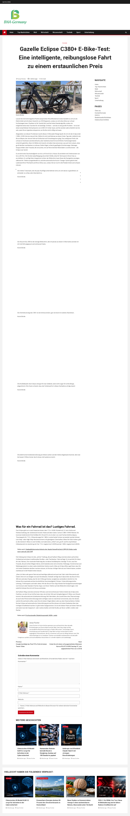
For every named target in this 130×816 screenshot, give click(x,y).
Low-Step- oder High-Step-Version (27, 539)
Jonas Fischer (22, 79)
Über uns (98, 110)
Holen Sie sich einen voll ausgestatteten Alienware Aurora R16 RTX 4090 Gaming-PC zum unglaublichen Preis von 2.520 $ (65, 645)
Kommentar (22, 661)
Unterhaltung (89, 32)
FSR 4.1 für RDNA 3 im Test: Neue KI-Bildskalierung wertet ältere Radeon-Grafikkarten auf (110, 802)
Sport (78, 32)
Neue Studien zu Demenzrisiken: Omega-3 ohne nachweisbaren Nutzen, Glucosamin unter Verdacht (80, 802)
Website (21, 699)
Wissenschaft (58, 32)
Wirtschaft (45, 32)
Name (20, 686)
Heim (11, 32)
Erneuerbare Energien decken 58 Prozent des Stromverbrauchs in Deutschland (48, 802)
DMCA (97, 115)
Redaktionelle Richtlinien (103, 117)
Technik (69, 32)
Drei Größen (34, 535)
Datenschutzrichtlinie (102, 120)
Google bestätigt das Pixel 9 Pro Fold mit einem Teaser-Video (31, 644)
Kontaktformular (100, 113)
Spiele (100, 778)
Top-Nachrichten (23, 32)
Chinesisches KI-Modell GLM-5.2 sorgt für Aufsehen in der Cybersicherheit (17, 802)
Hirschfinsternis (53, 119)
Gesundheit (71, 778)
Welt (35, 32)
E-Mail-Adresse (23, 693)
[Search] (126, 32)
